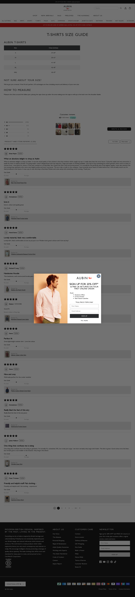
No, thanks (84, 320)
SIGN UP (84, 316)
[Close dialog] (98, 276)
